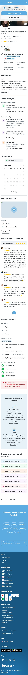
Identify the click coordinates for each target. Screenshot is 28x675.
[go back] (1, 2)
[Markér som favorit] (26, 2)
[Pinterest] (14, 659)
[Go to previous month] (20, 165)
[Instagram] (10, 659)
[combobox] (14, 160)
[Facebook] (2, 659)
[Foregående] (10, 312)
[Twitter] (6, 659)
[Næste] (17, 312)
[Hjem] (1, 499)
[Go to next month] (23, 165)
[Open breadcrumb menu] (6, 499)
